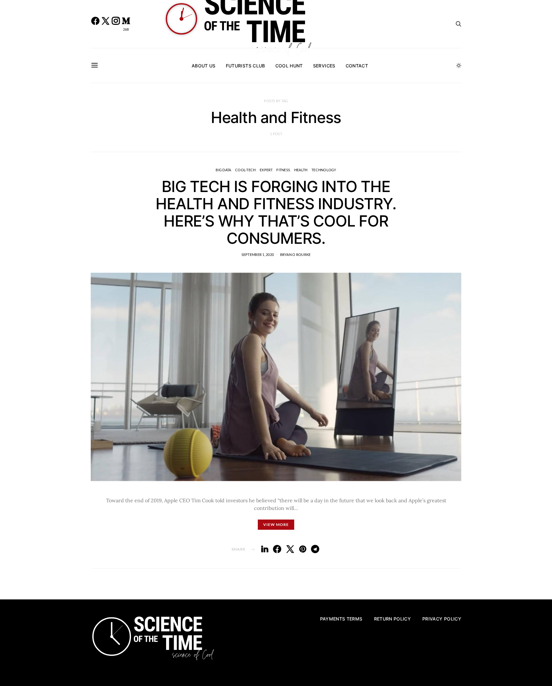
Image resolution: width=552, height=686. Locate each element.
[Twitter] (105, 24)
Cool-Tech (245, 170)
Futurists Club (245, 65)
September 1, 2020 (257, 254)
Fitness (283, 170)
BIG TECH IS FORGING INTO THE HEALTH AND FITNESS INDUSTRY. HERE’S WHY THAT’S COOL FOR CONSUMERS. (276, 212)
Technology (323, 170)
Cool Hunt (289, 65)
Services (324, 65)
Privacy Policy (441, 618)
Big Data (223, 170)
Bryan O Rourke (295, 254)
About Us (204, 65)
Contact (357, 65)
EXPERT (266, 170)
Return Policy (392, 618)
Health (301, 170)
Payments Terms (341, 618)
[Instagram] (115, 24)
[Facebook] (95, 24)
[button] (458, 65)
